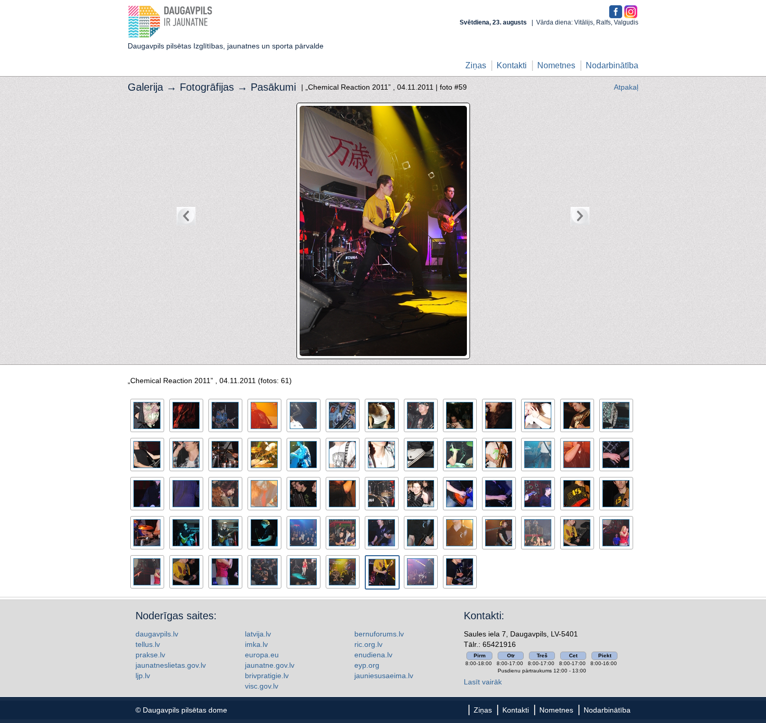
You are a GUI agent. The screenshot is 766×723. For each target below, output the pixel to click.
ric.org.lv (368, 644)
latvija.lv (258, 634)
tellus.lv (147, 644)
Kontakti (512, 65)
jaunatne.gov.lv (269, 665)
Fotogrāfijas (207, 87)
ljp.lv (142, 675)
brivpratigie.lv (267, 675)
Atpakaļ (626, 87)
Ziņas (475, 65)
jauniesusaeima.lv (383, 675)
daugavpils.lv (156, 634)
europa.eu (262, 655)
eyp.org (366, 665)
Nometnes (556, 65)
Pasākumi (273, 87)
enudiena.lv (373, 655)
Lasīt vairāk (483, 682)
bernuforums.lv (379, 634)
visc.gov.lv (261, 686)
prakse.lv (150, 655)
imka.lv (256, 644)
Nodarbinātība (612, 65)
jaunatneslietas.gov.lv (170, 665)
